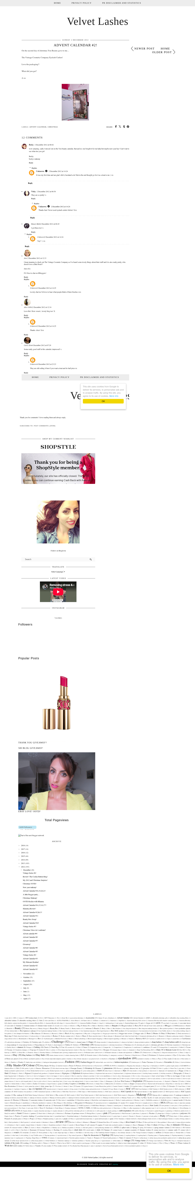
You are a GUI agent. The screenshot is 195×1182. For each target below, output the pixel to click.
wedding (26, 1143)
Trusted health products (110, 1138)
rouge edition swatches (183, 1122)
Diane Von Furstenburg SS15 (145, 1050)
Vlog (172, 1141)
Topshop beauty (118, 1135)
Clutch (46, 1047)
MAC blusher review (166, 1089)
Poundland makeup (73, 1116)
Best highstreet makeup (27, 1031)
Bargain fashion (127, 1026)
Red (6, 1122)
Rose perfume (162, 1122)
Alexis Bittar (74, 1021)
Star (17, 1130)
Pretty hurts (173, 1116)
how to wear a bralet (92, 1081)
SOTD (116, 1127)
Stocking (56, 1130)
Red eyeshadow (13, 1122)
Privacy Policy (82, 3)
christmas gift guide (142, 1045)
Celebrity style (36, 1042)
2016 (23, 852)
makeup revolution (182, 1095)
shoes (155, 1125)
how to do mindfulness (104, 1076)
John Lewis (109, 1084)
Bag (79, 1026)
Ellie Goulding (103, 1055)
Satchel (39, 1125)
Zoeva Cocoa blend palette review (113, 1146)
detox (124, 1050)
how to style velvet (40, 1081)
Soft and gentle (87, 1128)
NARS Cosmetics (70, 1105)
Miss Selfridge (68, 1103)
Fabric (154, 1059)
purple (66, 1119)
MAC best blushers (141, 1089)
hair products (143, 1071)
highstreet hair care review (104, 1073)
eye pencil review (94, 1059)
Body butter (171, 1033)
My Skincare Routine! (31, 962)
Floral (71, 1066)
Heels (21, 1073)
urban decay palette (37, 1141)
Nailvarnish (57, 1105)
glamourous (108, 1068)
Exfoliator (152, 1055)
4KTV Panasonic (49, 1018)
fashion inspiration (121, 1062)
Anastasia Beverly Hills (36, 1023)
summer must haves (160, 1130)
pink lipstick (116, 1113)
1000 (14, 1018)
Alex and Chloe (49, 1021)
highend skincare (55, 1073)
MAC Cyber (56, 1092)
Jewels (91, 1084)
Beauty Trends (65, 1028)
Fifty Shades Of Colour (20, 1065)
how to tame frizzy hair (55, 1081)
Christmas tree (186, 1045)
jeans (60, 1084)
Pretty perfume (184, 1116)
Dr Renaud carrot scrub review (93, 1052)
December (27, 870)
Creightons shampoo (21, 1050)
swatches (26, 1132)
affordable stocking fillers (27, 1020)
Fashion (69, 1062)
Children (75, 1045)
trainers (52, 1138)
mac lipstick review (156, 1091)
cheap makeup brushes (25, 1045)
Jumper (132, 1084)
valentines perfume (77, 1141)
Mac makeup (17, 1095)
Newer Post (144, 48)
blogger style (139, 1033)
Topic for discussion (91, 1135)
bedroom (88, 1028)
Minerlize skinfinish (39, 1103)
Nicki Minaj (58, 1108)
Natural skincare (128, 1105)
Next (41, 1108)
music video (173, 1103)
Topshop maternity (177, 1135)
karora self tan (141, 1084)
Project (32, 1119)
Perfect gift (51, 1113)
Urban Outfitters (50, 1141)
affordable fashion (10, 1020)
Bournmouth (22, 1039)
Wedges (45, 1143)
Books (78, 1036)
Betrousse (46, 1033)
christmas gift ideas (157, 1045)
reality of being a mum (181, 1119)
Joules (125, 1084)
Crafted (181, 1047)
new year (174, 1105)
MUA (163, 1102)
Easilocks (7, 1055)
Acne (100, 1018)
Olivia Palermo (184, 1108)
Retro (51, 1122)
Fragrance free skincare (133, 1066)
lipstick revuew (51, 1089)
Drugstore (157, 1052)
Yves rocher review (60, 1146)
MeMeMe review (166, 1100)
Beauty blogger (43, 1028)
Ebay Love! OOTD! (29, 811)
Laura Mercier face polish (103, 1086)
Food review (98, 1066)
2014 (23, 859)
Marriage (176, 1098)
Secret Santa (80, 1125)
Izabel (29, 1084)
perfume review (79, 1113)
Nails (40, 1105)
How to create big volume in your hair (83, 1076)
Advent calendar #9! (30, 933)
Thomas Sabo (180, 1133)
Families (13, 1062)
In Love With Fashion (122, 1081)
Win (160, 1143)
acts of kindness (109, 1018)
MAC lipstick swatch (172, 1092)
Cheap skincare (40, 1045)
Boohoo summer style (67, 1036)
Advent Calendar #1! (30, 969)
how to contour (64, 1076)
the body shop (89, 1133)
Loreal (105, 1089)
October (26, 977)
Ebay (15, 1054)
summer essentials (131, 1130)
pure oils (58, 1119)
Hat (187, 1071)
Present (131, 1116)
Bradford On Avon (60, 1039)
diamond (131, 1050)
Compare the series (95, 1047)
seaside (71, 1125)
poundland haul (60, 1116)
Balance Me (86, 1026)
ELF (82, 1055)
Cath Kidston (186, 1039)
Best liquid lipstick (103, 1031)
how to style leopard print (24, 1081)
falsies (6, 1062)
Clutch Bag (54, 1047)
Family (20, 1062)
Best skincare (36, 1033)
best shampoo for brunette (21, 1033)
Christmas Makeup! (30, 898)
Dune (181, 1052)
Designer (106, 1050)
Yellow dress (29, 1146)
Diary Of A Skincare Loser (166, 1049)
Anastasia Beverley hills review (136, 1021)
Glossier (119, 1068)
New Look (154, 1105)
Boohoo (55, 1036)
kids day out (179, 1084)
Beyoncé (54, 1033)
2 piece (21, 1018)
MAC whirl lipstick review (104, 1095)
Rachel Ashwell (131, 1119)
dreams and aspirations (125, 1052)
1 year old (8, 1018)
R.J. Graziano (120, 1119)
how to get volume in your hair (37, 1079)
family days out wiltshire (33, 1062)
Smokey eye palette (68, 1128)
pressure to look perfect (151, 1116)
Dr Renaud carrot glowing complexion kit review (67, 1052)
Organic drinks (27, 1111)
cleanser (20, 1047)
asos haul (166, 1023)
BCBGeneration (179, 1026)
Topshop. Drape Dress (32, 1138)
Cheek (49, 1045)
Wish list (9, 1145)
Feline (177, 1062)
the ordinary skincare (124, 1133)
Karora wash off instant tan (156, 1084)
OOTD (8, 1110)
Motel (156, 1103)
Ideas (101, 1081)
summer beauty (117, 1130)
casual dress (175, 1039)
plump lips (161, 1113)
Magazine (131, 1095)
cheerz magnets (58, 1045)
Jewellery (81, 1083)
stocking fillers (67, 1130)
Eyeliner (112, 1059)
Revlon (72, 1122)
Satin (45, 1125)
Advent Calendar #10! (31, 923)
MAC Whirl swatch (120, 1095)
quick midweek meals (101, 1119)
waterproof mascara (182, 1141)
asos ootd (10, 1026)
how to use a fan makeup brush (74, 1081)
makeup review (168, 1095)
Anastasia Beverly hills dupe (54, 1023)
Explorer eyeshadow (165, 1055)
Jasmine (42, 1084)
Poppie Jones (8, 1116)
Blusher (155, 1033)
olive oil (163, 1108)
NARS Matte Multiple (98, 1105)
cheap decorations (113, 1042)
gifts (31, 1068)
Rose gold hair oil (150, 1122)
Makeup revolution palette (58, 1098)
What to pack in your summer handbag (103, 1143)
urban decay (143, 1138)
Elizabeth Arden (91, 1055)
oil (157, 1108)
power (125, 1116)
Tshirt (121, 1138)
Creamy (9, 1050)
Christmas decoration (100, 1045)
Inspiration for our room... (154, 1081)
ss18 (12, 1130)
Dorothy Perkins (45, 1052)
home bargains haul (10, 1076)
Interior (174, 1081)
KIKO (187, 1084)
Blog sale (87, 1033)
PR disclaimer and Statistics (121, 3)
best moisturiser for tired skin (148, 1031)
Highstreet (76, 1073)
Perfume (68, 1113)
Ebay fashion (27, 1055)
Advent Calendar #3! (30, 958)
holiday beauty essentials (150, 1073)
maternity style (50, 1100)
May (25, 995)
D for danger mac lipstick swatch (67, 1050)
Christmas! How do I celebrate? (34, 930)
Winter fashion (183, 1143)
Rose (140, 1122)
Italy (23, 1084)
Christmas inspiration (173, 1045)
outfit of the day (139, 1111)
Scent (64, 1125)
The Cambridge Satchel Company (105, 1133)
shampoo (128, 1125)
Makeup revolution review (111, 1098)
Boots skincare (108, 1036)
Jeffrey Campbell (70, 1084)
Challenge (58, 1041)
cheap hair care (186, 1042)
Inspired (167, 1081)
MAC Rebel (49, 1095)
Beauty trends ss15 (77, 1028)
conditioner (137, 1047)
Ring (122, 1122)
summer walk (184, 1130)
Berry (103, 1028)
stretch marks (90, 1130)
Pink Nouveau (126, 1113)
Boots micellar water (95, 1036)
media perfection (127, 1100)
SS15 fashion (176, 1128)
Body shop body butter (21, 1036)
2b (41, 1018)
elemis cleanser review (56, 1055)
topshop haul (142, 1135)
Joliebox (118, 1084)
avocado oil (58, 1026)
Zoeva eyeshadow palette (132, 1146)
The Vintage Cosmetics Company (143, 1133)
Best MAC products (117, 1031)
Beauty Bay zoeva (31, 1028)
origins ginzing (112, 1111)
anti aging (119, 1023)
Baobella (100, 1026)
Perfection (60, 1113)
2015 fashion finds (31, 1018)
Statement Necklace (45, 1130)
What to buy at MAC (63, 1143)
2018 (23, 845)
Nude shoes (117, 1108)
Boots (84, 1036)
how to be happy (52, 1076)
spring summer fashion (161, 1127)
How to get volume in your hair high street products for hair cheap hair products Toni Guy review (77, 1079)
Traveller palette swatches (77, 1138)
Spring (135, 1127)
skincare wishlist (17, 1128)
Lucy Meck (113, 1089)
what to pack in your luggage (81, 1143)
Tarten (71, 1133)
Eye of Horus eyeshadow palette (30, 1059)
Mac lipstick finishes (141, 1092)
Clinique (28, 1047)
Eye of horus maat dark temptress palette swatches (56, 1059)
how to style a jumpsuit (139, 1079)
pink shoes (136, 1113)
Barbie (107, 1026)
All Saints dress (85, 1021)
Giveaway (88, 1068)
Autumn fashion (29, 1026)
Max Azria (61, 1100)
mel (143, 1100)
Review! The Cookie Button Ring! (35, 876)
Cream (188, 1047)
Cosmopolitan (163, 1047)
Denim (90, 1050)
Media (118, 1100)
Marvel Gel (185, 1098)
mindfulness (26, 1103)
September (27, 980)
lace (71, 1086)
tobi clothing (24, 1135)
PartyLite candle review (181, 1111)
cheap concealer (101, 1042)
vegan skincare (105, 1141)
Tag (51, 1133)
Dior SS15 (182, 1050)
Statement (33, 1130)
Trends (89, 1138)
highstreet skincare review (133, 1073)
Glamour (98, 1068)
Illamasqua (109, 1081)
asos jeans (174, 1023)
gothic (166, 1068)
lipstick (38, 1088)
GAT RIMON (184, 1066)
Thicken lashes (168, 1133)
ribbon (79, 1122)
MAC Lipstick (126, 1091)
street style (78, 1130)
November (27, 973)
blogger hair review (125, 1033)
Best (109, 1028)
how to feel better (158, 1076)
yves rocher (47, 1146)
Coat (62, 1047)
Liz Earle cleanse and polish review (90, 1089)
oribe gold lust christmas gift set (74, 1111)
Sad (17, 1125)
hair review (153, 1071)
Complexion (127, 1047)
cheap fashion (156, 1042)
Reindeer (45, 1122)
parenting (169, 1111)
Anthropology (109, 1023)
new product (165, 1105)
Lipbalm (16, 1089)
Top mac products (50, 1135)
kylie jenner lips (46, 1086)
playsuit (144, 1113)
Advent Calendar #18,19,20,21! (34, 891)
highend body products (40, 1073)
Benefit (96, 1028)
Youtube (38, 1146)
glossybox (146, 1068)
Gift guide (25, 1068)
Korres (21, 1086)
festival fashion (185, 1062)
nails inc (48, 1105)
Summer (107, 1130)
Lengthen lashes (137, 1086)
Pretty (162, 1115)
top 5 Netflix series (36, 1135)
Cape (168, 1039)
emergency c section (116, 1055)
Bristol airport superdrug (112, 1039)
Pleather (152, 1113)
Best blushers (117, 1028)
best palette (8, 1033)
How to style (125, 1079)
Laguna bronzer (88, 1086)
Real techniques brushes (166, 1119)
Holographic (178, 1073)
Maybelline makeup (83, 1100)
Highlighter (66, 1073)
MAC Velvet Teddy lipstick (85, 1095)
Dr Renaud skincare (110, 1052)
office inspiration (134, 1108)
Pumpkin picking (48, 1119)
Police (168, 1113)
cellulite (46, 1042)
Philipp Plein (91, 1113)
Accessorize (90, 1017)
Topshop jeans (152, 1135)
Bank (94, 1026)
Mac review (60, 1095)
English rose (136, 1055)
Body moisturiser (183, 1033)
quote (111, 1119)
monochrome (113, 1103)
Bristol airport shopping (95, 1039)
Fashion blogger (86, 1062)
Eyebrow (104, 1059)
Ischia (182, 1081)
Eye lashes (182, 1055)
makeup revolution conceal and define (16, 1098)
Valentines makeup (63, 1141)
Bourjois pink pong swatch (175, 1036)
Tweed (136, 1138)
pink (105, 1113)
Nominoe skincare (70, 1108)
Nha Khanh (49, 1108)
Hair (124, 1070)
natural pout (117, 1105)
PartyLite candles (10, 1113)
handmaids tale (172, 1071)
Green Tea (173, 1068)
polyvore (184, 1113)
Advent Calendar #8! (30, 937)
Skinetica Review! (29, 908)
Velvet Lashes (97, 21)
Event (144, 1055)
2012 (23, 866)
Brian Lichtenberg (80, 1039)
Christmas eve (129, 1045)
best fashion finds (12, 1031)
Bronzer (124, 1039)
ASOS (157, 1023)
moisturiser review (101, 1103)
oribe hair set (90, 1111)
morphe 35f (124, 1103)
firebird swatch (62, 1066)
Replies (34, 168)
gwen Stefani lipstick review (54, 1071)
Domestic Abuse (32, 1052)
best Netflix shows (165, 1031)
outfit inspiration (125, 1110)
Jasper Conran (51, 1084)
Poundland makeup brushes (89, 1116)
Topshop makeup (164, 1135)
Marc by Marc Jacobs (144, 1098)
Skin (168, 1125)
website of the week (12, 1143)
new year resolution (10, 1108)
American (113, 1021)
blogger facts (96, 1033)
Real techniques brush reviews (147, 1119)
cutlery (53, 1050)
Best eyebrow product (166, 1028)
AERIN (148, 1018)
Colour (85, 1047)
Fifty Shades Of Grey (48, 1066)
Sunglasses (8, 1133)
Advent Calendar (37, 127)
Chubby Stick (11, 1047)
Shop (162, 1125)
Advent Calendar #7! (30, 940)
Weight (52, 1143)
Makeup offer (156, 1095)
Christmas (53, 127)
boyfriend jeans (48, 1039)
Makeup (141, 1094)
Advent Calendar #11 (30, 915)
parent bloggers (159, 1111)
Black (67, 1033)
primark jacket (17, 1119)
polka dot (175, 1113)
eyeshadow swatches (143, 1059)
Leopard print (149, 1086)
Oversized (149, 1111)
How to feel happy (173, 1076)
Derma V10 (97, 1050)
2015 (23, 856)
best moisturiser (132, 1031)
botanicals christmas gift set (148, 1036)
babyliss (72, 1026)
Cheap (90, 1042)
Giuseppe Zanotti (76, 1068)
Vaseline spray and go (92, 1141)
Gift (17, 1068)
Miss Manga (57, 1103)
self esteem (90, 1125)
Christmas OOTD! (29, 883)
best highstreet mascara (88, 1031)
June (25, 991)
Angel (101, 1023)
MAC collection (179, 1089)
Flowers (78, 1066)
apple (142, 1023)
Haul (6, 1073)
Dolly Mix (22, 1052)
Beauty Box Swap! (30, 919)
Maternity (24, 1100)
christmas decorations (115, 1045)
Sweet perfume (43, 1133)
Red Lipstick (24, 1122)
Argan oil (149, 1023)
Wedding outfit (36, 1143)
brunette (131, 1039)
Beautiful (9, 1028)
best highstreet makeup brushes (47, 1031)
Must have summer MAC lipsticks (26, 1105)
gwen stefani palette (89, 1071)
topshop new (19, 1138)
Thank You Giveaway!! (32, 743)
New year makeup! (30, 887)
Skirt (26, 1127)
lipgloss (23, 1089)
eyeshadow (124, 1058)
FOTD (107, 1066)
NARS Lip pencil (84, 1105)
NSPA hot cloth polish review (102, 1108)
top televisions (62, 1135)
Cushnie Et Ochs (44, 1050)
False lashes (184, 1059)
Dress (137, 1052)
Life (164, 1086)
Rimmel (93, 1122)
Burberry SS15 (141, 1039)
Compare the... (107, 1047)
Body (163, 1033)
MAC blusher (153, 1089)
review (60, 1122)
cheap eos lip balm (126, 1042)
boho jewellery (46, 1036)
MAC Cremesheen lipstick (42, 1092)
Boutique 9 (32, 1039)
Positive (17, 1116)
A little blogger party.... (31, 894)
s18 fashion (10, 1125)
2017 (23, 849)
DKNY (14, 1052)
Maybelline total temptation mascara (102, 1100)
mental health (178, 1100)
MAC (128, 1088)
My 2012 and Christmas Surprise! (35, 880)
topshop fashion (130, 1135)
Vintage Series (140, 1140)
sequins (100, 1125)
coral (154, 1047)
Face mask (167, 1059)
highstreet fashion (88, 1073)
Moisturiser (89, 1103)
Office (125, 1108)
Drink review (147, 1052)
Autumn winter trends (44, 1026)
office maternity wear (148, 1108)
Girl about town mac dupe (60, 1068)
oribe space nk (101, 1111)
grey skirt (181, 1068)
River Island (130, 1122)
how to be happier (39, 1076)
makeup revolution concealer (38, 1098)
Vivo (166, 1140)
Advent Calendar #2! (30, 965)
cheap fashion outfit (172, 1042)
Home (57, 3)
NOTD (80, 1108)
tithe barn (15, 1135)
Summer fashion (145, 1130)
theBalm (158, 1132)
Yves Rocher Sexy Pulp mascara (79, 1146)
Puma (39, 1119)
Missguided (78, 1103)
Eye (175, 1055)
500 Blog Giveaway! (30, 748)
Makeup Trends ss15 (128, 1098)
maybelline (70, 1100)
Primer (25, 1119)
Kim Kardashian (10, 1086)
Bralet (70, 1039)
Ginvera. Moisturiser (43, 1068)
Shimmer (141, 1125)
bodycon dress (34, 1036)
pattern (33, 1113)
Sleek (38, 1128)
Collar (78, 1047)
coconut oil (70, 1047)
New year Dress (183, 1105)
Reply (31, 162)
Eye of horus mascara (80, 1059)
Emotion (127, 1055)
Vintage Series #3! (29, 926)
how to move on (113, 1078)
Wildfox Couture (152, 1143)
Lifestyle (172, 1086)
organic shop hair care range (42, 1111)
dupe (187, 1052)
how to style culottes (154, 1079)
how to (29, 1076)
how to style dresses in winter (172, 1079)
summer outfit (172, 1130)
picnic (99, 1113)
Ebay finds (40, 1054)
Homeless (22, 1076)
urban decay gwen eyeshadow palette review (163, 1138)
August (26, 984)
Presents (138, 1116)
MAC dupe (81, 1092)
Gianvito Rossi (9, 1068)
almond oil (104, 1021)
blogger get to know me (110, 1033)
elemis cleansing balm (71, 1055)
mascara (7, 1100)
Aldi (40, 1020)
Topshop (105, 1135)
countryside (173, 1047)
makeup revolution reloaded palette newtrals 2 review (84, 1098)
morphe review (147, 1103)
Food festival (88, 1066)
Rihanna (85, 1122)
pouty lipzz (116, 1116)
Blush (148, 1033)
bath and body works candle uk (153, 1026)
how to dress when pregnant (121, 1076)
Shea (134, 1125)
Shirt (148, 1125)
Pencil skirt (42, 1113)
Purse (72, 1119)
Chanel (72, 1042)
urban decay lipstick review (20, 1141)
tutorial (128, 1138)
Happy (181, 1071)
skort (32, 1128)
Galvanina (154, 1066)
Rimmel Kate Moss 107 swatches (108, 1122)
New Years (22, 1108)
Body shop (8, 1036)
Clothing (37, 1047)
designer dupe (116, 1050)
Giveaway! (27, 944)
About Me (64, 1018)
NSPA (88, 1108)
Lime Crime (181, 1086)
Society (78, 1128)
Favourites (168, 1062)
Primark (7, 1119)
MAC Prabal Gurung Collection (34, 1095)
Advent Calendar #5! (30, 951)
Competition (117, 1047)
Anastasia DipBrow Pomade (88, 1023)
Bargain (115, 1025)
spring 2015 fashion (146, 1128)
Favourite (159, 1062)
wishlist (19, 1146)
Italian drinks (16, 1084)
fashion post (135, 1062)
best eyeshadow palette (183, 1028)
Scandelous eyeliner (55, 1125)
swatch (16, 1132)
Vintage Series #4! (29, 873)
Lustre (121, 1089)
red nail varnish (35, 1122)
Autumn (18, 1026)
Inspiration (137, 1081)
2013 (23, 863)
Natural (109, 1105)
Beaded (188, 1026)
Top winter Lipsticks (75, 1135)
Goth (159, 1068)
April (25, 998)
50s (58, 1018)
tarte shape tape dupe (61, 1133)
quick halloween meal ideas (84, 1119)
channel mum (81, 1042)
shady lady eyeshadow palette (114, 1125)
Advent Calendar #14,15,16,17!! (34, 905)
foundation (121, 1066)
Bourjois (161, 1036)
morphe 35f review (135, 1103)
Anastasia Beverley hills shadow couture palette (162, 1021)
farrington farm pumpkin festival (53, 1062)
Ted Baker (79, 1133)
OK (169, 1171)
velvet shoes (117, 1141)
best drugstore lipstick (129, 1028)
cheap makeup (11, 1045)
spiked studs (125, 1127)
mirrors (49, 1103)
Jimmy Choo (99, 1084)
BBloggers (168, 1026)
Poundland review (105, 1116)
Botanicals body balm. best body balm (126, 1036)
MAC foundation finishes (95, 1092)
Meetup (136, 1100)
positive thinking (28, 1116)
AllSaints (96, 1021)
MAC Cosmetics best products (23, 1092)
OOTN (17, 1111)
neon (146, 1105)
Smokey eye (55, 1128)
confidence (146, 1047)
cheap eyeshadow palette (142, 1042)
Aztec (65, 1026)
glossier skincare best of (132, 1068)
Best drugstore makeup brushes (148, 1028)
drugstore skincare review (169, 1052)
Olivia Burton (173, 1108)
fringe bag (146, 1066)
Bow (39, 1039)
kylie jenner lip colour (32, 1086)
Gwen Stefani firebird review (35, 1071)
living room (73, 1089)
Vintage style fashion (155, 1141)
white (142, 1143)
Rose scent (171, 1122)
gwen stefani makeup (73, 1071)
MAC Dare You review (69, 1092)
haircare (162, 1071)
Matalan (16, 1100)
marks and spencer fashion (163, 1098)
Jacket (35, 1084)
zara (92, 1146)
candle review (161, 1039)
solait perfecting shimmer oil (103, 1128)
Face (159, 1059)
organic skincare (57, 1111)
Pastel (19, 1113)
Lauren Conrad (117, 1086)
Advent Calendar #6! (30, 947)
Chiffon (67, 1045)
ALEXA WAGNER (62, 1021)
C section (151, 1039)
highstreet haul (118, 1073)
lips (30, 1089)
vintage (127, 1140)
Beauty (18, 1028)
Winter (172, 1143)
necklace (139, 1105)
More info (178, 1164)
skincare (176, 1124)
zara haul (98, 1146)
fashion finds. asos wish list (104, 1062)
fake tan (176, 1059)
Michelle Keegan (15, 1103)
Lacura (78, 1086)
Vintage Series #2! (29, 955)
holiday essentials (166, 1073)
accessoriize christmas (76, 1018)
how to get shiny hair (18, 1079)
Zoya (144, 1146)
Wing (166, 1143)
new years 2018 (32, 1108)
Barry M (138, 1026)
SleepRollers (46, 1128)
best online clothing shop (180, 1031)
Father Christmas (147, 1062)
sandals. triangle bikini (27, 1125)
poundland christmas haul (45, 1116)
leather (127, 1086)
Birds (61, 1033)
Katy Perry (169, 1084)
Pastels (27, 1113)
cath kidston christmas (13, 1042)
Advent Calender (138, 1018)
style (98, 1130)
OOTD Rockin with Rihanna (33, 901)
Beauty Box (54, 1028)
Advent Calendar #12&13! (32, 912)
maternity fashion (37, 1100)
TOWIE (44, 1138)
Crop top (33, 1050)
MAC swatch (70, 1095)
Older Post (162, 52)
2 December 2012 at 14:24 (60, 206)
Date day (82, 1050)
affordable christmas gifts (160, 1018)
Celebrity (26, 1042)
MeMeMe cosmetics (152, 1100)
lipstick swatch (62, 1089)
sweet (34, 1132)
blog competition (77, 1033)
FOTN (114, 1066)
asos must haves (185, 1023)
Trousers (97, 1138)
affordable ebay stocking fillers (179, 1018)
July (24, 988)
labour (65, 1086)
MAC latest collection (111, 1092)
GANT (162, 1066)
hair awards (133, 1071)
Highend (27, 1073)
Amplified (121, 1021)
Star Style (24, 1130)
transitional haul (62, 1138)
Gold (154, 1068)
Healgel (14, 1073)
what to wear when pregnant (127, 1143)
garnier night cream (172, 1066)
